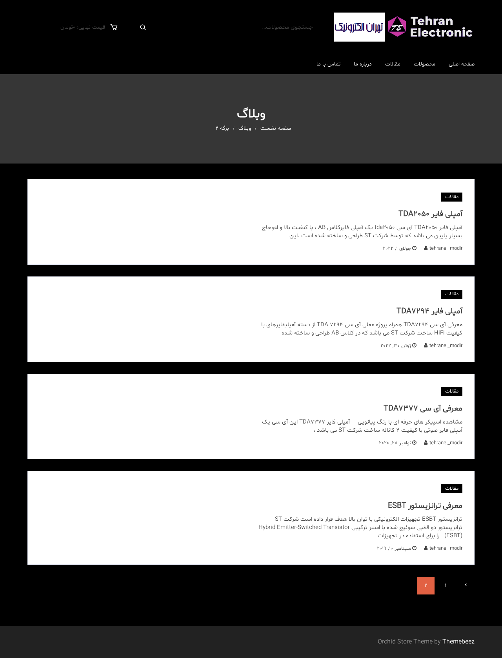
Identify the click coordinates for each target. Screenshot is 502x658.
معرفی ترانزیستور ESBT (425, 505)
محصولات (424, 64)
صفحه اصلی (462, 64)
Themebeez (458, 642)
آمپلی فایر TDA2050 (430, 214)
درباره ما (363, 64)
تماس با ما (328, 64)
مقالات (392, 64)
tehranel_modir (445, 248)
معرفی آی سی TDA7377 (423, 408)
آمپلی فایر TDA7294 (429, 311)
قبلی (466, 585)
